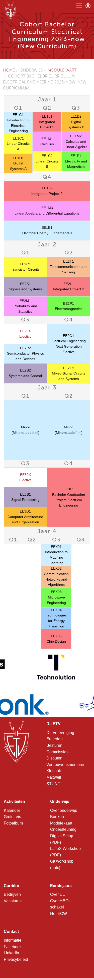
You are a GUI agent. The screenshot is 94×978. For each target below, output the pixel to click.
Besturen (54, 745)
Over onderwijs (63, 810)
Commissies (57, 752)
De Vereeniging (60, 733)
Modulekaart (62, 70)
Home (9, 70)
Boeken (57, 817)
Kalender (12, 810)
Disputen (54, 758)
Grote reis (12, 817)
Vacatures (13, 901)
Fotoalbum (13, 823)
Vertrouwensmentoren (65, 764)
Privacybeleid (16, 959)
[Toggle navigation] (79, 5)
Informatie (12, 940)
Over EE (57, 894)
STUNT (53, 784)
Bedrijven (12, 894)
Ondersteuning (63, 829)
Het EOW (58, 913)
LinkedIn (11, 953)
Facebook (13, 947)
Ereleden (54, 739)
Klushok (53, 771)
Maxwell (53, 777)
